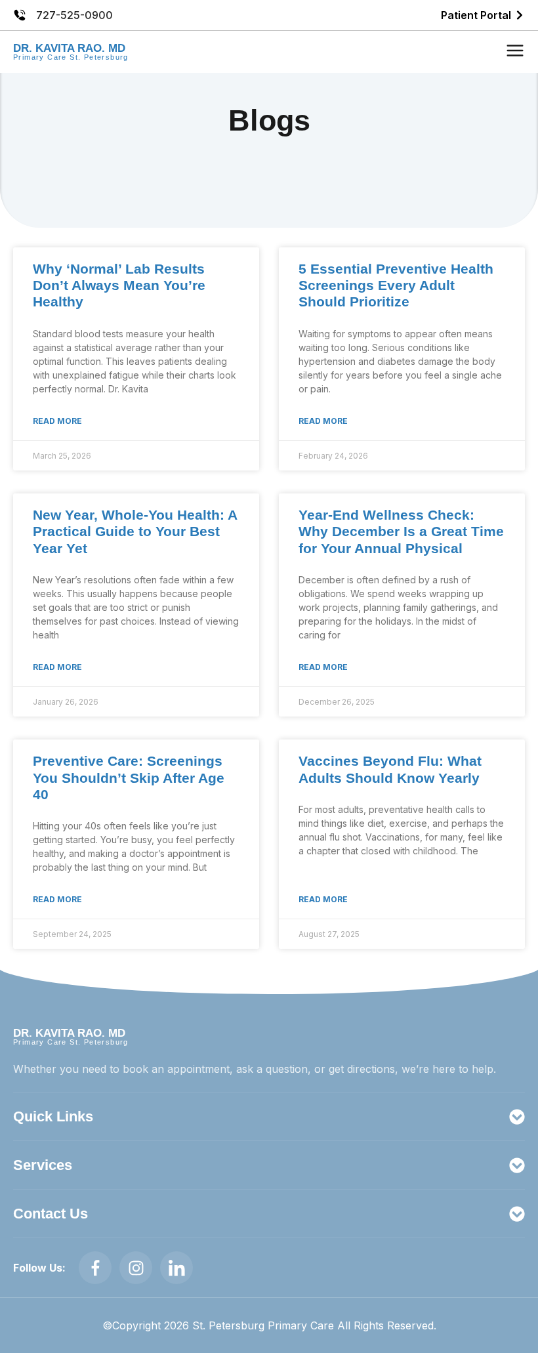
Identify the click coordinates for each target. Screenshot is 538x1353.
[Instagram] (135, 1267)
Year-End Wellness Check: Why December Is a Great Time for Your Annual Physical (401, 531)
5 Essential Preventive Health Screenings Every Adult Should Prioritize (396, 285)
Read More (57, 421)
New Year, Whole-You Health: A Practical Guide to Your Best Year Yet (135, 531)
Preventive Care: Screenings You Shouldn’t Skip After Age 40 (128, 777)
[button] (515, 52)
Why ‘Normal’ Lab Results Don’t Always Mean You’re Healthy (119, 285)
